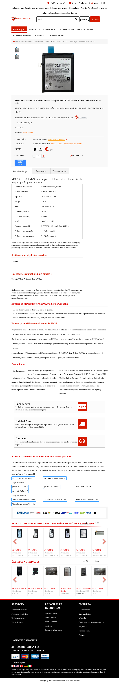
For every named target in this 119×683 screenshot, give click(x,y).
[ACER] (82, 513)
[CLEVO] (76, 513)
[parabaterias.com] (21, 21)
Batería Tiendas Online (23, 41)
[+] (43, 156)
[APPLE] (95, 513)
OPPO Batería (49, 588)
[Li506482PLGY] (67, 571)
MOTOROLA (58, 41)
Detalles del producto (22, 171)
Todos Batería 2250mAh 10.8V (23, 500)
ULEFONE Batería (83, 588)
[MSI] (26, 513)
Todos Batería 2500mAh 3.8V (87, 500)
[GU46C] (35, 571)
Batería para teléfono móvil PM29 (82, 41)
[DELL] (57, 513)
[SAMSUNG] (63, 513)
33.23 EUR (32, 550)
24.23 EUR (80, 550)
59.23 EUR (64, 550)
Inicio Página (19, 29)
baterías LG (40, 36)
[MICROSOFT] (51, 513)
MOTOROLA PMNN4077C (23, 478)
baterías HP (34, 29)
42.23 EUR (48, 550)
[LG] (45, 513)
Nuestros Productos (84, 19)
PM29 (15, 262)
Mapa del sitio (99, 3)
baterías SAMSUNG (22, 36)
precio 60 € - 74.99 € (20, 491)
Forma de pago (60, 171)
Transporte (41, 171)
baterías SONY (67, 29)
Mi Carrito (95, 19)
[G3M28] (19, 571)
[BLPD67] (51, 571)
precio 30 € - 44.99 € (52, 487)
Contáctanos (82, 118)
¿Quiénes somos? (57, 3)
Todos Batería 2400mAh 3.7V (55, 500)
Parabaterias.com (19, 371)
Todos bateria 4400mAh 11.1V (23, 504)
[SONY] (32, 513)
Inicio (97, 523)
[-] (34, 156)
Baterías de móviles (42, 41)
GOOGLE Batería (19, 588)
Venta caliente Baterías (56, 140)
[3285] (83, 571)
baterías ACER (57, 36)
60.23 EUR (16, 550)
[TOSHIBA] (38, 513)
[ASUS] (88, 513)
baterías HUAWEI (85, 29)
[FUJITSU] (70, 513)
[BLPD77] (100, 571)
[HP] (20, 513)
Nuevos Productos (79, 3)
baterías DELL (50, 29)
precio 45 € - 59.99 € (83, 487)
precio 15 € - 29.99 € (20, 487)
